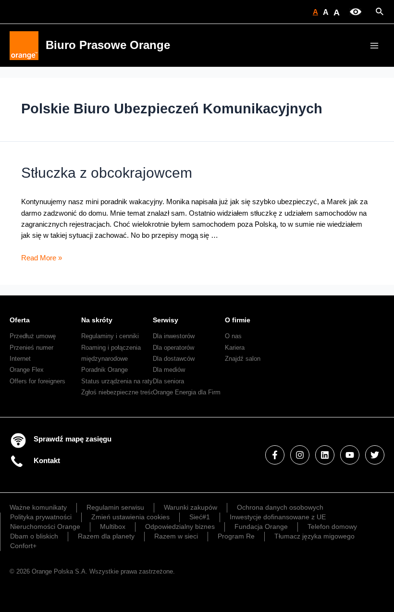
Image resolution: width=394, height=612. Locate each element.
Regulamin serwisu (115, 507)
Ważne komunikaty (38, 507)
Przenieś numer (31, 347)
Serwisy (165, 320)
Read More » (41, 258)
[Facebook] (274, 455)
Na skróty (96, 320)
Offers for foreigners (37, 381)
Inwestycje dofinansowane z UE (278, 517)
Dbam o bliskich (34, 536)
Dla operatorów (173, 347)
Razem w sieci (176, 536)
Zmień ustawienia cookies (130, 517)
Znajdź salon (242, 358)
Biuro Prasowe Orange (108, 45)
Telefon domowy (332, 526)
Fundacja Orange (261, 526)
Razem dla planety (106, 536)
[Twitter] (374, 455)
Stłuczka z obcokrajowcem (106, 173)
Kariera (235, 347)
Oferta (20, 320)
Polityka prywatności (41, 517)
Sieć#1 (199, 517)
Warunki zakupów (190, 507)
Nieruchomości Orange (45, 526)
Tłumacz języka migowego (314, 536)
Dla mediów (169, 369)
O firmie (237, 320)
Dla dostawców (174, 358)
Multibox (112, 526)
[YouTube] (349, 455)
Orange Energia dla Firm (187, 392)
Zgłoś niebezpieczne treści (118, 392)
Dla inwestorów (174, 336)
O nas (233, 336)
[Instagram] (299, 455)
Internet (20, 358)
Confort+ (23, 546)
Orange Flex (27, 369)
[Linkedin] (324, 455)
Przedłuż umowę (33, 336)
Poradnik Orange (104, 369)
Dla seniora (168, 381)
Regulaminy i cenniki (110, 336)
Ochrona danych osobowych (280, 507)
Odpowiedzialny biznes (180, 526)
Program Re (236, 536)
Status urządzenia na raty (117, 381)
